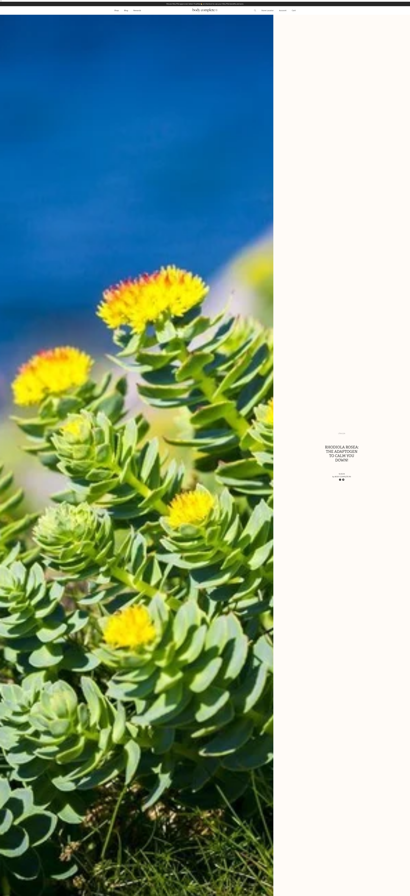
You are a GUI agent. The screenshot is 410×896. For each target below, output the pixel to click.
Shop (116, 10)
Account (282, 10)
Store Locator (267, 10)
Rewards (137, 10)
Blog (126, 10)
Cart (294, 10)
